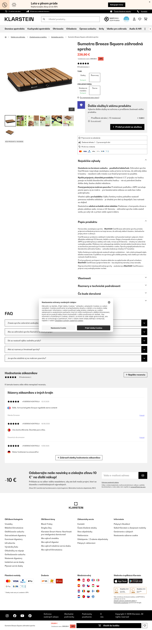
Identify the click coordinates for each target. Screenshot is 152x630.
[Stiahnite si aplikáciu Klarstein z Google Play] (136, 581)
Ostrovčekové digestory (15, 535)
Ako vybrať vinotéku (50, 538)
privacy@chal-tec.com (138, 487)
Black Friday (46, 524)
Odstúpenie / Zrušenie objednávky (92, 539)
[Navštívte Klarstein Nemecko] (78, 580)
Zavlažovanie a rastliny (38, 37)
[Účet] (134, 19)
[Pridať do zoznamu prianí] (144, 625)
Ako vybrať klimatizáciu (51, 549)
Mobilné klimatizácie (14, 528)
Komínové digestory (13, 539)
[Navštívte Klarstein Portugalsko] (83, 596)
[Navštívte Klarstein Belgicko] (97, 591)
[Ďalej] (150, 29)
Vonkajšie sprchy (57, 37)
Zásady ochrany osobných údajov (125, 601)
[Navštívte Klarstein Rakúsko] (83, 580)
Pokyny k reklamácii (86, 543)
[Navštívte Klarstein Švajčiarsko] (88, 580)
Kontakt (144, 11)
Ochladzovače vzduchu (15, 554)
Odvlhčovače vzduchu (14, 531)
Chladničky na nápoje (14, 550)
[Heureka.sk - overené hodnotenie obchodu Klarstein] (126, 19)
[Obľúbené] (139, 19)
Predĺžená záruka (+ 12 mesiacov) (106, 118)
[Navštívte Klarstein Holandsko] (78, 596)
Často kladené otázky (122, 11)
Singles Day (46, 528)
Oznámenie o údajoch (123, 531)
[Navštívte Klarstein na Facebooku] (14, 615)
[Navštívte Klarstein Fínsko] (93, 591)
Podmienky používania (121, 602)
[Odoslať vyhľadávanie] (44, 19)
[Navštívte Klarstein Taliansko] (97, 580)
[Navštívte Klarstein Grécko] (93, 596)
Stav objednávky (84, 531)
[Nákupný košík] (145, 19)
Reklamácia (82, 535)
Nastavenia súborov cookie (126, 535)
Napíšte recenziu (136, 374)
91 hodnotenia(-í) (83, 67)
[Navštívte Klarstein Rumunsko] (83, 591)
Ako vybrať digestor (50, 542)
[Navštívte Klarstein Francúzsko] (93, 580)
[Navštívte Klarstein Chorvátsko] (78, 591)
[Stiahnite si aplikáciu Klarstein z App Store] (121, 581)
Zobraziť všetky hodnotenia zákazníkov (79, 457)
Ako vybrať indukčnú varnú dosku (56, 546)
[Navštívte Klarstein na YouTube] (22, 615)
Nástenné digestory (13, 558)
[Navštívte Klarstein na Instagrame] (7, 615)
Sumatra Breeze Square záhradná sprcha (83, 37)
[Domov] (8, 37)
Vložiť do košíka (111, 625)
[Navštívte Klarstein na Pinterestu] (30, 615)
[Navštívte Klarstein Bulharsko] (88, 591)
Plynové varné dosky (14, 566)
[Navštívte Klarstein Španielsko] (78, 585)
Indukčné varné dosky (14, 562)
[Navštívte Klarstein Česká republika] (88, 585)
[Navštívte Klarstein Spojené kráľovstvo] (83, 585)
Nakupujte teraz (116, 5)
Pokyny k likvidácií (122, 524)
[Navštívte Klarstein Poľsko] (97, 585)
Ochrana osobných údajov (110, 482)
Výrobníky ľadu (11, 547)
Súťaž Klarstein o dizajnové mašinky (130, 528)
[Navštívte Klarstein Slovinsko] (88, 596)
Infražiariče (10, 543)
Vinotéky (8, 524)
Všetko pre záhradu (18, 37)
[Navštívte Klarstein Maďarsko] (93, 585)
